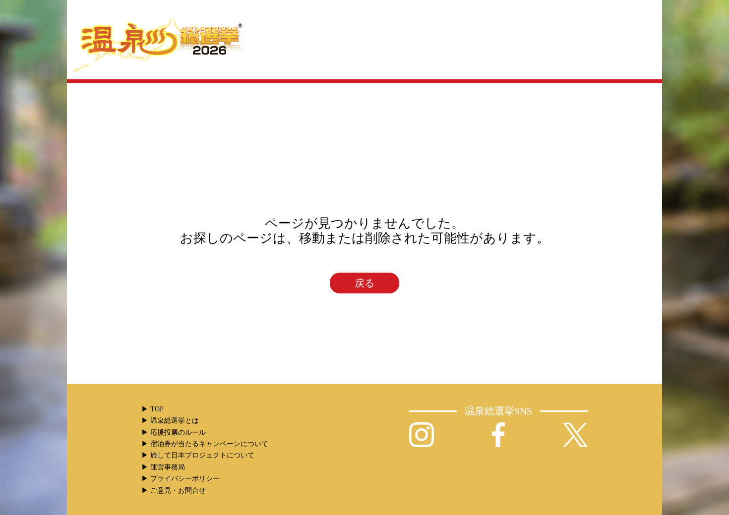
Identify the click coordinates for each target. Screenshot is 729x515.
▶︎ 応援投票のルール (173, 432)
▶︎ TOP (152, 409)
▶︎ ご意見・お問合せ (173, 490)
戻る (364, 283)
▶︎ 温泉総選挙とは (170, 420)
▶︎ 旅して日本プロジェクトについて (197, 455)
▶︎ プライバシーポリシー (180, 478)
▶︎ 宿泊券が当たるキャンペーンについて (204, 444)
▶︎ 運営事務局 (163, 467)
